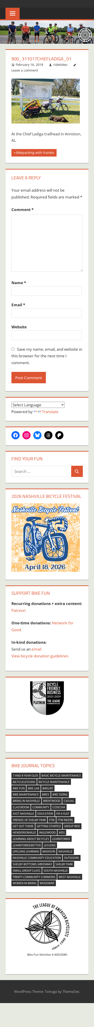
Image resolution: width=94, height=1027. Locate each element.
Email (18, 304)
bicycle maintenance (54, 782)
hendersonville (24, 832)
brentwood (51, 801)
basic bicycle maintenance (61, 775)
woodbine (47, 883)
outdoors (71, 858)
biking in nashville (26, 801)
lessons (50, 845)
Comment (22, 209)
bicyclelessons (24, 782)
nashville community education (37, 858)
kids (62, 832)
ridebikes (60, 64)
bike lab (33, 788)
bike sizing (60, 794)
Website (19, 326)
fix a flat (62, 814)
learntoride (61, 839)
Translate (50, 411)
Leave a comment (24, 70)
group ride (72, 826)
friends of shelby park (29, 820)
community (40, 807)
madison (48, 851)
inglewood (47, 832)
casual (69, 801)
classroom (21, 807)
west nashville (70, 877)
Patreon (18, 610)
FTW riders (65, 820)
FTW (52, 820)
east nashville (23, 814)
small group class (26, 871)
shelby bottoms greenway (32, 864)
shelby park (64, 864)
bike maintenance (26, 794)
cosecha (58, 807)
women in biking (25, 883)
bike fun (19, 788)
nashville (65, 851)
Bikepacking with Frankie (35, 153)
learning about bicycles (31, 839)
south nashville (56, 871)
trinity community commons (34, 877)
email (36, 649)
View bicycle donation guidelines (39, 656)
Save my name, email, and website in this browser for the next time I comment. (46, 356)
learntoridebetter (27, 845)
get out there (23, 826)
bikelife (47, 788)
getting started (49, 826)
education (45, 814)
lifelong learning (26, 851)
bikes (45, 794)
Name (18, 282)
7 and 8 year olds (25, 775)
